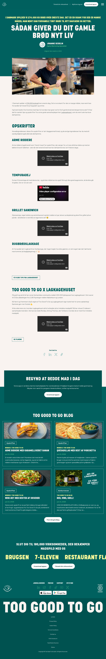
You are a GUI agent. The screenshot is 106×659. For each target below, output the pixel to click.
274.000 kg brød (32, 103)
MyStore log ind (77, 4)
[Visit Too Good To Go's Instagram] (44, 587)
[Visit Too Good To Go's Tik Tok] (56, 587)
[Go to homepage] (4, 4)
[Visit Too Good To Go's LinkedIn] (38, 587)
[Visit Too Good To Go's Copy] (61, 354)
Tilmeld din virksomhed (60, 4)
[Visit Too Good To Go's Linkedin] (50, 354)
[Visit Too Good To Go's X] (67, 587)
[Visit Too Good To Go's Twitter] (56, 354)
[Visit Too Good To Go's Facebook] (44, 354)
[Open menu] (102, 4)
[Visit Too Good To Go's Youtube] (61, 587)
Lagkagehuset (66, 112)
